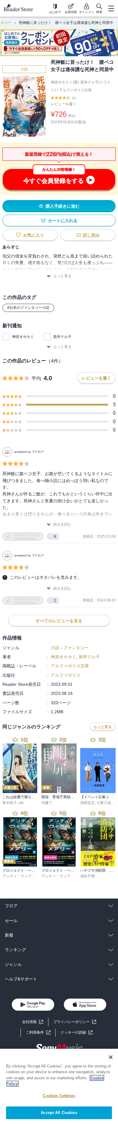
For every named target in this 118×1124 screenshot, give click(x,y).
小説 (24, 69)
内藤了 (46, 803)
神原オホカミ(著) (65, 82)
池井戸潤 (87, 876)
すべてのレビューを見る (59, 620)
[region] (59, 1086)
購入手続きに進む (63, 206)
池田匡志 (87, 803)
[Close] (110, 1057)
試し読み (91, 235)
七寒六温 (104, 803)
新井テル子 (62, 337)
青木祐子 (9, 803)
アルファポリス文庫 (75, 90)
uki (21, 803)
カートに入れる (62, 220)
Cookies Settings (59, 1095)
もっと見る (62, 276)
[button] (76, 1032)
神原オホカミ (23, 337)
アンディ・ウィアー (18, 876)
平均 (36, 378)
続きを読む (62, 524)
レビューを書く (63, 104)
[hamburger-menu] (111, 8)
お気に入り (33, 235)
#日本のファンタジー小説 (28, 308)
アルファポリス (65, 675)
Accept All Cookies (59, 1112)
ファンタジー (76, 647)
